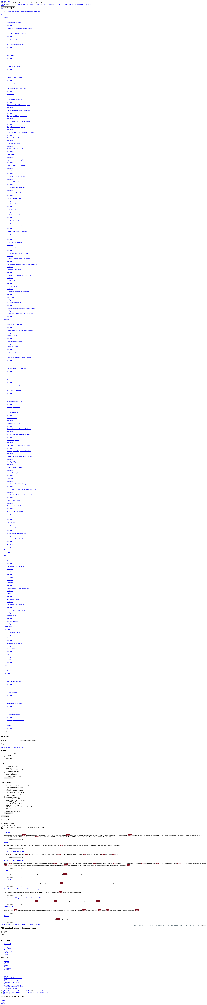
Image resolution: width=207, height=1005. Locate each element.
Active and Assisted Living (14, 22)
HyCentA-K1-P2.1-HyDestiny (14, 860)
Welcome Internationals (13, 599)
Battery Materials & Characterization (16, 33)
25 (202, 925)
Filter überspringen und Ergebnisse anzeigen (12, 747)
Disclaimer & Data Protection (11, 981)
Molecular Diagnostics (13, 220)
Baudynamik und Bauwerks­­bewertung (17, 44)
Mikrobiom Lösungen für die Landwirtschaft (18, 434)
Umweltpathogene (11, 516)
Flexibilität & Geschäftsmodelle (15, 149)
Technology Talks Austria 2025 (15, 643)
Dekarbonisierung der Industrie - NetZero (17, 368)
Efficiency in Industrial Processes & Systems (18, 105)
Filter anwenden (5, 816)
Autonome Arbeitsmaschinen (14, 341)
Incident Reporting (12, 692)
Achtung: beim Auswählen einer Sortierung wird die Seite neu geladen (27, 827)
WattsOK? (7, 880)
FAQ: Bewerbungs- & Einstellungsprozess (18, 588)
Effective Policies (11, 374)
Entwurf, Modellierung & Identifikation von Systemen (21, 132)
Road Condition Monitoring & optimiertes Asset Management (23, 264)
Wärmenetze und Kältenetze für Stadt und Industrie (20, 313)
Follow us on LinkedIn (10, 11)
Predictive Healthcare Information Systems (18, 484)
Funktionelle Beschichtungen (14, 401)
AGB (5, 979)
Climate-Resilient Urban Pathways (16, 72)
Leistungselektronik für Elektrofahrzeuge (17, 214)
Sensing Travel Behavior (13, 500)
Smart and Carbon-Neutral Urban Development (19, 275)
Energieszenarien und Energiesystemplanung (18, 121)
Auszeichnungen (11, 615)
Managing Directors (12, 676)
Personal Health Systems (13, 473)
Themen (6, 945)
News (8, 654)
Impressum (3, 937)
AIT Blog (9, 637)
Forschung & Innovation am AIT (15, 720)
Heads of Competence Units (14, 681)
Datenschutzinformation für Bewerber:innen (15, 982)
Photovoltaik (10, 478)
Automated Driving (12, 335)
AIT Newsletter (11, 648)
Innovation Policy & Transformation (16, 182)
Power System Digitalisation (14, 242)
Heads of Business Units (13, 687)
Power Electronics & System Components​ (18, 236)
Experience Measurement (13, 143)
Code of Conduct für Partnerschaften (13, 986)
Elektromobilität (11, 379)
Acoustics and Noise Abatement (15, 324)
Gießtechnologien (11, 154)
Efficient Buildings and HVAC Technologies (18, 110)
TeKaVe (6, 916)
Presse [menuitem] (5, 665)
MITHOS (7, 842)
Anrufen (3, 1000)
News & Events (8, 951)
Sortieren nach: (5, 827)
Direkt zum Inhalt (5, 1)
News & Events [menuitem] (8, 626)
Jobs (8, 560)
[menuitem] (105, 20)
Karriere (6, 952)
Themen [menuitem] (6, 17)
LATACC (7, 832)
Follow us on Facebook (34, 11)
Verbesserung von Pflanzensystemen (16, 533)
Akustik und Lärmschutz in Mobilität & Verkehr (19, 28)
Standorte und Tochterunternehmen (16, 703)
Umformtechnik (11, 297)
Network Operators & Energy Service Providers (19, 456)
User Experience (11, 522)
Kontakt (6, 954)
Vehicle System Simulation (14, 302)
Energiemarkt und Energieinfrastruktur (17, 385)
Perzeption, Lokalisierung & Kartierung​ (17, 231)
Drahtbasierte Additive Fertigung (15, 99)
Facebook (6, 964)
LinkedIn (6, 961)
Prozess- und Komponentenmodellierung (17, 253)
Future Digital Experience (13, 407)
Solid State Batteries (12, 286)
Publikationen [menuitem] (7, 549)
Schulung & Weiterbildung (14, 269)
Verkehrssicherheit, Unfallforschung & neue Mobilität (20, 308)
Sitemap (6, 976)
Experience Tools (11, 396)
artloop (9, 725)
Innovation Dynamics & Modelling (16, 176)
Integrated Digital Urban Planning (15, 192)
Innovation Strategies (12, 412)
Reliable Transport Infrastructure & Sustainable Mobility (21, 489)
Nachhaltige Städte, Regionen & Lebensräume (19, 451)
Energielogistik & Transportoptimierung (17, 116)
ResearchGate (7, 966)
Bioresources (10, 50)
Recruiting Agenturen (12, 621)
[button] (2, 5)
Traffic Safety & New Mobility (15, 511)
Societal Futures (11, 280)
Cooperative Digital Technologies (15, 77)
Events (9, 659)
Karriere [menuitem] (6, 555)
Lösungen (6, 947)
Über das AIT (7, 944)
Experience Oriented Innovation (15, 390)
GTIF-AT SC (8, 907)
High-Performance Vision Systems (16, 160)
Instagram (6, 965)
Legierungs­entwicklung (13, 209)
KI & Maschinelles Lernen (14, 203)
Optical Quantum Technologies (15, 225)
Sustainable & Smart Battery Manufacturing (18, 291)
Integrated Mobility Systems (14, 198)
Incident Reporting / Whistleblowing (13, 985)
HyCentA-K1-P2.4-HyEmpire (14, 851)
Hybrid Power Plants (12, 171)
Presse (5, 949)
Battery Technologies (12, 39)
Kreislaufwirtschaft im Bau (14, 423)
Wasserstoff (10, 544)
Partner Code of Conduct (10, 988)
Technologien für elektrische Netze (16, 505)
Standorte (3, 1003)
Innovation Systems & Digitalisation (16, 187)
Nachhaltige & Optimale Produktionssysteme (18, 445)
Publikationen (7, 948)
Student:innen (10, 577)
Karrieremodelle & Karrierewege (15, 566)
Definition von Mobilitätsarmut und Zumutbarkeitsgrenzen (23, 889)
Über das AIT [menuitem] (7, 698)
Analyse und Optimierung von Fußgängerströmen (20, 330)
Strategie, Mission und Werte (14, 709)
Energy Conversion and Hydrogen (16, 127)
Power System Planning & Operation (16, 247)
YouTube (6, 962)
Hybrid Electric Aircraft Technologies (16, 165)
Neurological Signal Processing (15, 462)
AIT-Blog (6, 969)
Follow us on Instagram (22, 11)
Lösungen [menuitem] (6, 319)
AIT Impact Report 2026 (13, 632)
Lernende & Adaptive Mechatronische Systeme (19, 429)
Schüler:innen (10, 582)
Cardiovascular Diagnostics (14, 66)
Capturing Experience (12, 61)
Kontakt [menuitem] (6, 670)
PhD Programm (11, 571)
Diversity (9, 593)
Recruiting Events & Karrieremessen (16, 610)
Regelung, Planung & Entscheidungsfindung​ (18, 258)
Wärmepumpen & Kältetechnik (15, 538)
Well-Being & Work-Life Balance (15, 604)
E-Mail (2, 1002)
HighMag (7, 871)
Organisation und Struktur (13, 714)
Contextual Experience (13, 346)
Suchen (3, 740)
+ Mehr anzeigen (8, 777)
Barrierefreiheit (8, 983)
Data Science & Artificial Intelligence (16, 88)
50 (205, 925)
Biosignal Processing (12, 55)
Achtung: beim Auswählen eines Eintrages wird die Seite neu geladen (174, 925)
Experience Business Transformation (16, 138)
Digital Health (10, 94)
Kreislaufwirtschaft (12, 418)
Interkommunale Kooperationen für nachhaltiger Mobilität (23, 898)
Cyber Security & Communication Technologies (19, 83)
